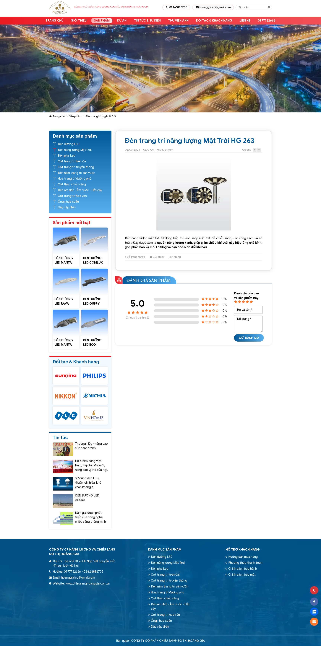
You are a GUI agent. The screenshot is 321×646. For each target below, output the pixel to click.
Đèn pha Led (66, 156)
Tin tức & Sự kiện (147, 20)
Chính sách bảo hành (242, 569)
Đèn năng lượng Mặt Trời (101, 116)
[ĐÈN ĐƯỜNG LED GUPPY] (94, 282)
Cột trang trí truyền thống (76, 167)
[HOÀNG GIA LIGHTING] (66, 376)
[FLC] (66, 415)
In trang (176, 257)
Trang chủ (54, 20)
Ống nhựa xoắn (68, 202)
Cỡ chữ (246, 149)
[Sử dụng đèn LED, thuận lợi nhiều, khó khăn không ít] (63, 484)
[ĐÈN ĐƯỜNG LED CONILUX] (94, 241)
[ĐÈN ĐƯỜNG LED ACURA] (63, 501)
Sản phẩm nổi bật (71, 222)
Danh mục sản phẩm (164, 549)
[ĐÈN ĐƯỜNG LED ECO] (94, 323)
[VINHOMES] (94, 415)
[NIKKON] (66, 395)
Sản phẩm (102, 20)
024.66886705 (93, 572)
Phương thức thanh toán (245, 563)
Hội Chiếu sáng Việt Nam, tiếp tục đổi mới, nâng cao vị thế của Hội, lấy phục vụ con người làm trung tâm (91, 470)
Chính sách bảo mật (242, 575)
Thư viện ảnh (178, 20)
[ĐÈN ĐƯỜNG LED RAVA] (66, 282)
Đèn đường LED (69, 144)
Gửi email (158, 257)
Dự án (122, 20)
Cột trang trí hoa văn (72, 196)
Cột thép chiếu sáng (72, 184)
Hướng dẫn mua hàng (243, 557)
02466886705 (178, 7)
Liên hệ (245, 20)
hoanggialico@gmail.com (215, 7)
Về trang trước (136, 257)
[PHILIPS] (94, 376)
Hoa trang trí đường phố (74, 179)
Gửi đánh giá (249, 338)
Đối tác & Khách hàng (214, 20)
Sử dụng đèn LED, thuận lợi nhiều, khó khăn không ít (88, 482)
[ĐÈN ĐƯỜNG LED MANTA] (66, 241)
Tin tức (60, 437)
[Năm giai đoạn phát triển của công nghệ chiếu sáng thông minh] (63, 518)
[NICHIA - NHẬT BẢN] (94, 395)
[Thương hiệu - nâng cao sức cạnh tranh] (63, 449)
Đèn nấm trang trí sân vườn (76, 173)
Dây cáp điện (67, 207)
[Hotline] (314, 590)
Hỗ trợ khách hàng (243, 549)
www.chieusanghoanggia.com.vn (87, 583)
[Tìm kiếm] (269, 7)
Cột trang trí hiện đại (72, 161)
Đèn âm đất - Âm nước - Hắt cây (80, 190)
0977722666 (266, 20)
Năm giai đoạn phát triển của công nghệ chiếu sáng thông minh (90, 517)
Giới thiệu (79, 20)
